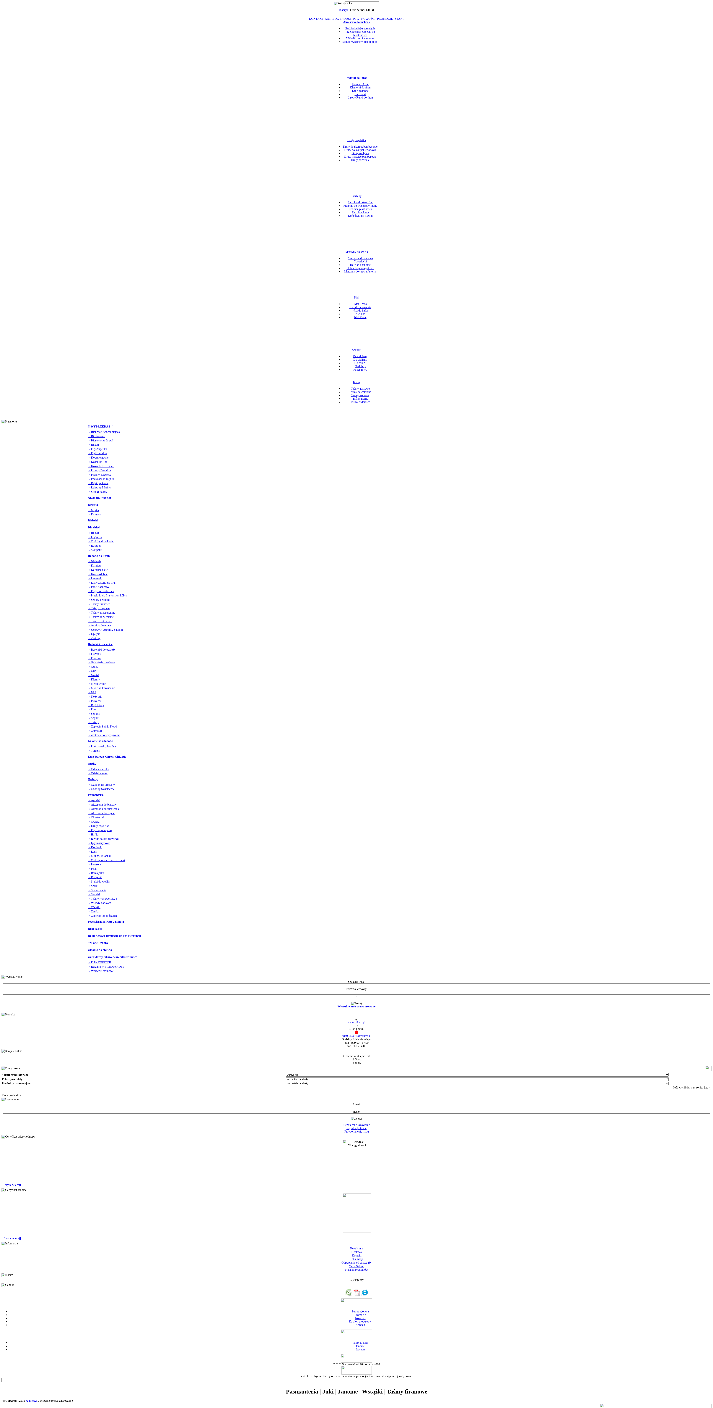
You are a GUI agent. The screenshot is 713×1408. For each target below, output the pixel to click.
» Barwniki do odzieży (101, 649)
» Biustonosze (96, 436)
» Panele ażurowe (99, 586)
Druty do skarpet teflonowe (360, 149)
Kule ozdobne (360, 90)
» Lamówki (95, 578)
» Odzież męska (98, 773)
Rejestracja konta (356, 1128)
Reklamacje (356, 1259)
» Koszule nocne (98, 457)
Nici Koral (360, 317)
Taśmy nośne (360, 398)
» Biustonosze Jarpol (100, 440)
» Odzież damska (98, 769)
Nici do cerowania (360, 307)
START (399, 18)
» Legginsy (95, 537)
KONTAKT (316, 18)
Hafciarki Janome (360, 264)
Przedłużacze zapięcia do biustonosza (360, 33)
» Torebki (94, 750)
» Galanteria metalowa (101, 662)
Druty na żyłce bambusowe (360, 156)
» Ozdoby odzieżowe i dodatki (106, 860)
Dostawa (356, 1252)
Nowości (360, 1318)
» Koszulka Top (98, 461)
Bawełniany (360, 356)
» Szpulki (94, 894)
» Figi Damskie (97, 453)
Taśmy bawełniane (360, 391)
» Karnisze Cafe (98, 569)
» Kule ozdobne (98, 574)
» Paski (92, 868)
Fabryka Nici (360, 1342)
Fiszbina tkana (360, 212)
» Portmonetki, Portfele (102, 746)
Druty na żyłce (360, 153)
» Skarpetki (95, 549)
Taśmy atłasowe (360, 388)
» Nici (92, 692)
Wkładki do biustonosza (360, 38)
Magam (360, 1349)
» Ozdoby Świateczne (101, 789)
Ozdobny (360, 366)
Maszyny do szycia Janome (360, 271)
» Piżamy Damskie (99, 470)
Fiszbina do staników (360, 202)
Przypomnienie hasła (356, 1131)
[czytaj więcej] (12, 1184)
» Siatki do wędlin (99, 881)
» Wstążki (94, 907)
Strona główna (360, 1311)
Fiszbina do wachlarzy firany (360, 205)
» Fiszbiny (94, 653)
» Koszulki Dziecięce (101, 466)
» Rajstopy (94, 545)
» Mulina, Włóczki (99, 855)
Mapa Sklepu (356, 1266)
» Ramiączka (96, 873)
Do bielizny (360, 359)
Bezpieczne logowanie (356, 1124)
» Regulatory (96, 705)
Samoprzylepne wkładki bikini (360, 41)
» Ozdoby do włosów (101, 541)
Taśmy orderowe (360, 402)
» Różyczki (95, 877)
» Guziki (93, 675)
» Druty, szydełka (98, 826)
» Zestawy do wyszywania (104, 735)
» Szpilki (93, 718)
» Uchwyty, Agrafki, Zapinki (105, 629)
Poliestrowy (360, 369)
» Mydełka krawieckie (101, 688)
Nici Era (360, 313)
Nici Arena (360, 303)
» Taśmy (93, 722)
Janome (360, 1346)
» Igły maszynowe (99, 843)
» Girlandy (94, 561)
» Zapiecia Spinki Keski (102, 726)
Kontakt (356, 1255)
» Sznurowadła (97, 890)
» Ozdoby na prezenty (101, 784)
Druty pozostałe (360, 160)
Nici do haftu (360, 310)
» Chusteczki (96, 817)
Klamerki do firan (360, 87)
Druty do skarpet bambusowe (360, 146)
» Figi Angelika (97, 449)
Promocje (360, 1314)
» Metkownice (97, 683)
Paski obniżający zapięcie (360, 28)
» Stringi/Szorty (97, 491)
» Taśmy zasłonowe (100, 621)
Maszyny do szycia (356, 251)
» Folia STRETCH (99, 962)
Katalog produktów (356, 1269)
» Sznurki (94, 713)
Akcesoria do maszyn (360, 258)
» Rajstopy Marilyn (99, 487)
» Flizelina (94, 658)
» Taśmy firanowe (99, 604)
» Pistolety (94, 700)
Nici (356, 297)
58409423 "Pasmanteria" (356, 1035)
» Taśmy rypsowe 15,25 (102, 898)
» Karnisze (94, 565)
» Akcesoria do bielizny (102, 804)
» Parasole (94, 864)
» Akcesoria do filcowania (104, 808)
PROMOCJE (385, 18)
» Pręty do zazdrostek (101, 591)
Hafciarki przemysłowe (360, 268)
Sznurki (356, 349)
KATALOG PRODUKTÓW (342, 18)
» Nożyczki (95, 696)
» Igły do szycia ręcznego (103, 838)
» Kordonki (95, 847)
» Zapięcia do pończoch (102, 915)
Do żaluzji (360, 363)
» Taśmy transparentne (101, 612)
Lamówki (360, 94)
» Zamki (93, 911)
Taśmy (356, 382)
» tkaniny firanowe (99, 625)
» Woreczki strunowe (101, 970)
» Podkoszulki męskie (101, 478)
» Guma (93, 666)
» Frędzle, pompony (100, 830)
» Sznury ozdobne (99, 599)
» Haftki (93, 834)
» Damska (94, 514)
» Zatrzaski (95, 730)
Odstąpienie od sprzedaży (356, 1262)
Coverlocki (360, 261)
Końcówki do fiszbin (360, 215)
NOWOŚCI (368, 18)
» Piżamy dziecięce (99, 474)
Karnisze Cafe (360, 84)
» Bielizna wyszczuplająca (104, 431)
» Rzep (92, 709)
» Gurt (92, 670)
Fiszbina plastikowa (360, 209)
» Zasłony (94, 638)
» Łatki (92, 851)
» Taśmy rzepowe (99, 608)
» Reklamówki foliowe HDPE (106, 966)
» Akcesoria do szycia (101, 813)
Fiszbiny (356, 196)
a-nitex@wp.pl (356, 1022)
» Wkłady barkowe (99, 902)
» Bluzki (93, 444)
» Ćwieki (94, 821)
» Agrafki (94, 800)
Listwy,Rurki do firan (360, 97)
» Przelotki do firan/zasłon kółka (107, 595)
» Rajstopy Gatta (98, 483)
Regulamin (356, 1248)
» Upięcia (94, 634)
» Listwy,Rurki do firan (102, 582)
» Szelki (93, 885)
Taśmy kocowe (360, 395)
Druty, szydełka (356, 140)
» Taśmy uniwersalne (101, 616)
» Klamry (94, 679)
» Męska (93, 510)
